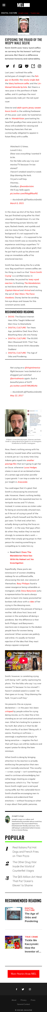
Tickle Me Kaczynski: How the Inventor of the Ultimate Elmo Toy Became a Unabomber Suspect (32, 946)
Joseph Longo (23, 13)
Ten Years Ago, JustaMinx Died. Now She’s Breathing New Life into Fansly (23, 331)
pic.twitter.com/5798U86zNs (23, 385)
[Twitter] (7, 66)
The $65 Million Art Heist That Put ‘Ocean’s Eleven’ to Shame (27, 881)
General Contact (23, 1004)
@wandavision (26, 186)
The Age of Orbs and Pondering (31, 917)
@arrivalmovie (17, 378)
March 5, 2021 (17, 203)
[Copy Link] (33, 66)
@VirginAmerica (32, 367)
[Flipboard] (20, 66)
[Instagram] (39, 66)
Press (33, 1000)
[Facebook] (13, 66)
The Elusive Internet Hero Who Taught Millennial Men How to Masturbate (21, 320)
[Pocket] (26, 66)
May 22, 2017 (16, 395)
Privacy (23, 1000)
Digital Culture (9, 13)
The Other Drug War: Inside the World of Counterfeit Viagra (25, 866)
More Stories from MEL (23, 973)
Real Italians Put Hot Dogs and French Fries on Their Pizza (26, 852)
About (14, 1000)
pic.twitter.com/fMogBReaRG (24, 193)
